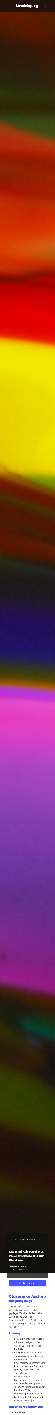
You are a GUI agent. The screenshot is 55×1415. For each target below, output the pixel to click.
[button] (27, 1283)
